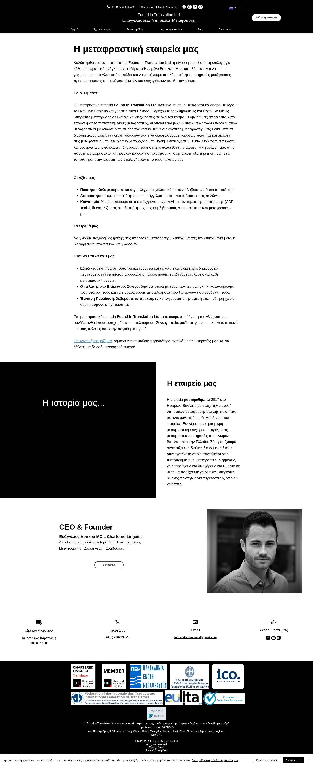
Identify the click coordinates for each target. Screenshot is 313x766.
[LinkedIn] (195, 7)
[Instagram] (189, 7)
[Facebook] (184, 7)
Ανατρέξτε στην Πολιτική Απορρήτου (215, 760)
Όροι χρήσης (156, 747)
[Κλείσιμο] (308, 760)
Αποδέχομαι (293, 760)
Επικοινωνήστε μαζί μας (93, 341)
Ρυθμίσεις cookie (266, 760)
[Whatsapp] (200, 7)
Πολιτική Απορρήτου (156, 750)
